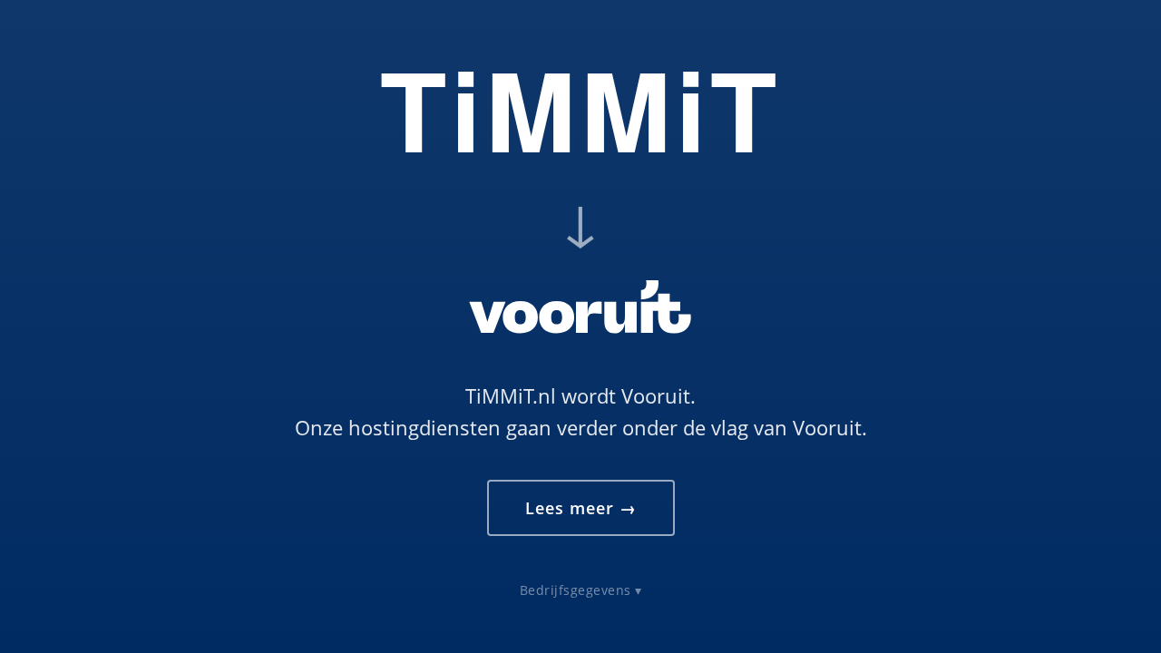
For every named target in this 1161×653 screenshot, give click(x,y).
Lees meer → (581, 508)
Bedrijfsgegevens (575, 590)
